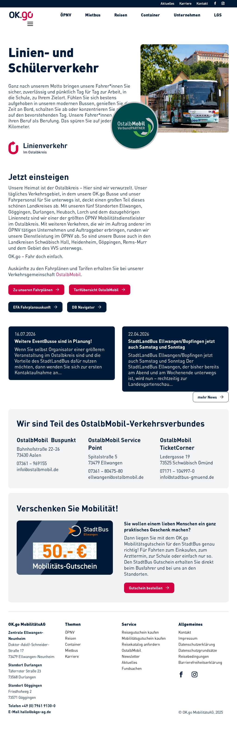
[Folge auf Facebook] (215, 3)
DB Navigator (83, 307)
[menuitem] (65, 15)
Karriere (185, 3)
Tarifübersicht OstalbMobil (96, 289)
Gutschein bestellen (145, 588)
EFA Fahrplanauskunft (32, 307)
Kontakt (202, 3)
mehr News (207, 397)
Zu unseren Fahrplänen (33, 289)
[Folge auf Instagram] (223, 3)
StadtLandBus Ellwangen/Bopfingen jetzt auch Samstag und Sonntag (171, 344)
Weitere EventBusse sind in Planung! (53, 341)
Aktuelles (167, 3)
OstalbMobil (68, 274)
